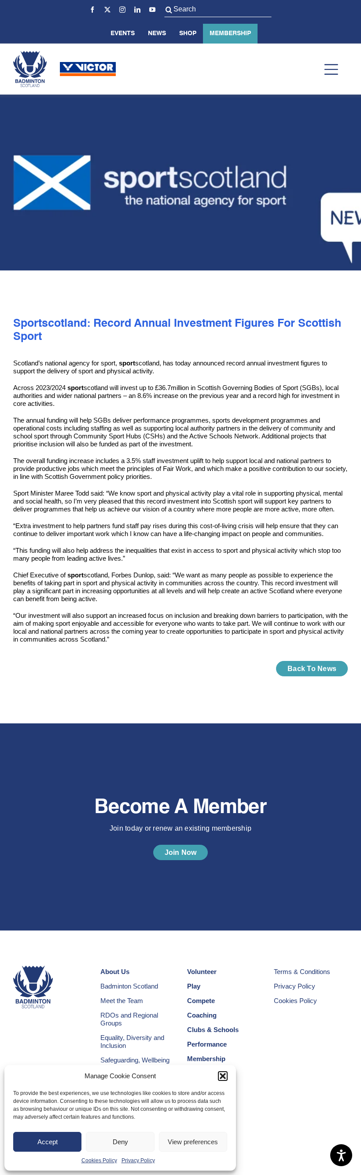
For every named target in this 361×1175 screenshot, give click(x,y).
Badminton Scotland (129, 986)
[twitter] (107, 10)
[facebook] (92, 10)
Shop (187, 33)
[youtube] (152, 10)
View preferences (193, 1142)
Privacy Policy (138, 1160)
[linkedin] (137, 10)
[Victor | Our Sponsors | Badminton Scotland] (88, 65)
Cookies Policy (99, 1160)
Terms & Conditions (302, 971)
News (157, 33)
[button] (222, 1076)
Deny (120, 1142)
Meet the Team (121, 1000)
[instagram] (122, 10)
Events (123, 33)
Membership (230, 33)
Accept (47, 1142)
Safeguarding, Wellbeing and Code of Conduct (134, 1064)
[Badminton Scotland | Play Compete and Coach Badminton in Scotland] (30, 54)
